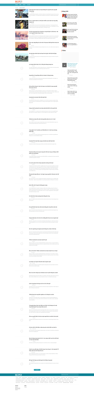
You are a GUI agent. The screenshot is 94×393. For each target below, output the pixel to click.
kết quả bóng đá (30, 377)
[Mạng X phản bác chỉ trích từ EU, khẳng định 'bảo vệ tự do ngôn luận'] (21, 221)
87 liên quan (71, 88)
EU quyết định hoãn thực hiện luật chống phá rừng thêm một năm (43, 207)
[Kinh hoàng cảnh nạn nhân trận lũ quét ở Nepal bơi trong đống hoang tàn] (64, 65)
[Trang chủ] (18, 1)
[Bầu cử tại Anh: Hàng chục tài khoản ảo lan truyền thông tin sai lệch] (21, 276)
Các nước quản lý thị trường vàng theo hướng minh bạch (41, 162)
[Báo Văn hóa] (30, 120)
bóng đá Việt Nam (24, 377)
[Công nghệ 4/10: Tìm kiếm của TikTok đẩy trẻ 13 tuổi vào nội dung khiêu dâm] (21, 133)
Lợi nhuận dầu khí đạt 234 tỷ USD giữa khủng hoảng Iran (41, 64)
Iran (51, 377)
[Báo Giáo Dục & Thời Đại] (29, 45)
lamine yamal (63, 377)
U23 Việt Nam (23, 382)
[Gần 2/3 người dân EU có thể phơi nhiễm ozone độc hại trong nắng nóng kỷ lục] (21, 24)
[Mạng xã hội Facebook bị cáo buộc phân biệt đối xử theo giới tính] (21, 112)
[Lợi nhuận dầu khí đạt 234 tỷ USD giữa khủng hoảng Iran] (21, 68)
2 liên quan (33, 109)
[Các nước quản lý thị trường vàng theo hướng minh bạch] (21, 166)
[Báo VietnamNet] (68, 33)
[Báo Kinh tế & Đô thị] (30, 164)
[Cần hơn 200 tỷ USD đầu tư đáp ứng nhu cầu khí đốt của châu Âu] (21, 331)
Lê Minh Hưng (26, 381)
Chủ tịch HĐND (51, 382)
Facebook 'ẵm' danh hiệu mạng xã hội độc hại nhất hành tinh (42, 141)
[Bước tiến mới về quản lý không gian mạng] (21, 188)
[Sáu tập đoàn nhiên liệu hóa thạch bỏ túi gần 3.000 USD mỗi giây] (21, 57)
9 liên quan (33, 241)
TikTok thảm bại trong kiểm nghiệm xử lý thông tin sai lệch (41, 294)
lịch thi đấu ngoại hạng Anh (60, 381)
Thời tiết (54, 377)
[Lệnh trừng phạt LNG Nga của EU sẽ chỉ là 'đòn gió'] (21, 287)
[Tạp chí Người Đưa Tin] (30, 142)
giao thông (55, 382)
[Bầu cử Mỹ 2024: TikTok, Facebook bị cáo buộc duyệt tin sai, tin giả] (21, 254)
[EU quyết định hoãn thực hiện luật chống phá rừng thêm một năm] (21, 210)
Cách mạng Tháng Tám (32, 381)
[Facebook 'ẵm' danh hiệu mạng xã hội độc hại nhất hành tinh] (21, 144)
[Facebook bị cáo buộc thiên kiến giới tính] (21, 101)
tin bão (17, 377)
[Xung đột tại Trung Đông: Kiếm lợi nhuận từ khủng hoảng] (21, 79)
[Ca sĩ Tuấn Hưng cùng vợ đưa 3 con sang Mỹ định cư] (64, 45)
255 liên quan (74, 67)
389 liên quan (33, 197)
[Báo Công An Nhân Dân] (68, 40)
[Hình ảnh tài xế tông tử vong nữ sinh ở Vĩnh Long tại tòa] (64, 86)
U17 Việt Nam (58, 377)
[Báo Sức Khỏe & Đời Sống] (68, 67)
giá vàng (66, 381)
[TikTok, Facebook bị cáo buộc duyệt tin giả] (21, 243)
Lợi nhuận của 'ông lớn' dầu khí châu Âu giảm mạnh (40, 261)
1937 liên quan (33, 177)
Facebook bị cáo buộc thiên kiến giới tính (38, 97)
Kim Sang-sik (37, 381)
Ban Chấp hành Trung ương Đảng (30, 382)
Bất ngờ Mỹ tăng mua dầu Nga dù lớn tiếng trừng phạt (40, 360)
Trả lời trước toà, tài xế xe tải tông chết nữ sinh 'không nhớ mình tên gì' (72, 37)
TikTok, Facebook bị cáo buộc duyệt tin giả (38, 239)
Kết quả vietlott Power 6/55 (44, 381)
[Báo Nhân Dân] (30, 186)
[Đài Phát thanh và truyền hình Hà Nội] (30, 241)
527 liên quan (33, 252)
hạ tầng (20, 377)
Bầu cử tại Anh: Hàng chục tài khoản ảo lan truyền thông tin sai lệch (43, 272)
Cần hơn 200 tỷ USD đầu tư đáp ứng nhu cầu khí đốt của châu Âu (43, 327)
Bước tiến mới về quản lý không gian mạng (38, 185)
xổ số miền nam (76, 377)
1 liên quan (32, 23)
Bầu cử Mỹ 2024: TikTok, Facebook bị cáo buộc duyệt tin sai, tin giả (43, 250)
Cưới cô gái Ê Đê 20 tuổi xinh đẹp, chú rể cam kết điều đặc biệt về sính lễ (72, 30)
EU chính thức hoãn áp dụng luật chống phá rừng (39, 196)
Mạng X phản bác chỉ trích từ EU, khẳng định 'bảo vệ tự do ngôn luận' (43, 218)
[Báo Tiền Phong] (68, 19)
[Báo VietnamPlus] (30, 274)
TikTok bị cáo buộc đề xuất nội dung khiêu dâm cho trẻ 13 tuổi (42, 119)
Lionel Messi (37, 382)
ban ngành (43, 377)
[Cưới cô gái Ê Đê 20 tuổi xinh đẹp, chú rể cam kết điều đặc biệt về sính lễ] (64, 31)
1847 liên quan (33, 142)
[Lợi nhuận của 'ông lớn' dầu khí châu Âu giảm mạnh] (21, 265)
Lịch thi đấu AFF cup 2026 (19, 381)
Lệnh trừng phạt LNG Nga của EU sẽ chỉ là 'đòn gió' (39, 283)
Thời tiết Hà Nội (70, 377)
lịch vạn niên (60, 382)
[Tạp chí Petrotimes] (30, 341)
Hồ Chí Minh (41, 382)
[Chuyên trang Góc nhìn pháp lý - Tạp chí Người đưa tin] (68, 25)
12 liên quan (32, 45)
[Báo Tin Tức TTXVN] (30, 12)
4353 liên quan (33, 352)
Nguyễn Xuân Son (71, 381)
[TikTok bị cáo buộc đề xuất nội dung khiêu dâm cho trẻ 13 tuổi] (21, 122)
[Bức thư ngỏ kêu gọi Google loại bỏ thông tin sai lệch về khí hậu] (21, 232)
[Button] (78, 5)
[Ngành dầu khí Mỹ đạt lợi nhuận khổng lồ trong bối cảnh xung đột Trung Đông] (21, 13)
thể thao (39, 377)
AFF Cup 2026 (35, 377)
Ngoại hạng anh (18, 382)
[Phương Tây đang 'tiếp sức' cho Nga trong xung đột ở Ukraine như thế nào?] (21, 178)
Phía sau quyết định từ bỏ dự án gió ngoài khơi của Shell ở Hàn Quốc (43, 316)
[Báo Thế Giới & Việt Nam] (30, 308)
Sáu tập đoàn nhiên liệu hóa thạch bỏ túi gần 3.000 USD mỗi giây (43, 53)
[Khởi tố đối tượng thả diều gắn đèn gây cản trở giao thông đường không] (64, 79)
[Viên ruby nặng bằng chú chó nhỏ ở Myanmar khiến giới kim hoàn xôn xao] (21, 46)
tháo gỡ (54, 381)
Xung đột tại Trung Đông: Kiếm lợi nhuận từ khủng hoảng (41, 75)
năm (66, 377)
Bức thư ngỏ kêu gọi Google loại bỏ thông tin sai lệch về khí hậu (42, 228)
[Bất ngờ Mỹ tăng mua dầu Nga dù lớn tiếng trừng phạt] (21, 364)
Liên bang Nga (48, 377)
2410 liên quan (33, 89)
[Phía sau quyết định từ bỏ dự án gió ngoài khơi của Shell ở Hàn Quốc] (21, 320)
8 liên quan (32, 12)
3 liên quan (33, 34)
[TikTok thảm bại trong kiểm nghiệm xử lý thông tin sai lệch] (21, 298)
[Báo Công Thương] (30, 34)
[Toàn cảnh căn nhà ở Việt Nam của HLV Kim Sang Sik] (64, 24)
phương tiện (50, 381)
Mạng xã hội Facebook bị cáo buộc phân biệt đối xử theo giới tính (43, 108)
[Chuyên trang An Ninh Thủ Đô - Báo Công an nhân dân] (68, 75)
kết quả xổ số (46, 382)
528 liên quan (33, 308)
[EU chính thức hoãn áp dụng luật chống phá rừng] (21, 199)
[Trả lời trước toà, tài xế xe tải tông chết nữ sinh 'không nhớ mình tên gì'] (64, 38)
